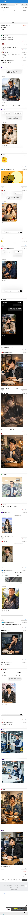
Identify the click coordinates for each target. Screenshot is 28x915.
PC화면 (12, 884)
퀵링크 (16, 884)
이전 (14, 879)
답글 (2, 41)
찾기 (23, 7)
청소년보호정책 (20, 885)
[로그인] (24, 1)
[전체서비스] (26, 1)
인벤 (5, 1)
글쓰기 (26, 4)
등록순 (7, 25)
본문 (8, 879)
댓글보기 (24, 879)
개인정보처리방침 (12, 885)
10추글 (24, 10)
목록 (3, 879)
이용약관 (6, 885)
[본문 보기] (14, 22)
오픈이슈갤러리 (4, 4)
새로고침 (25, 25)
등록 (26, 874)
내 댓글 (14, 10)
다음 (19, 879)
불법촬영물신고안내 (14, 887)
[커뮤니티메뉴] (1, 1)
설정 (20, 884)
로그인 (8, 884)
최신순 (10, 25)
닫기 (26, 7)
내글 (3, 10)
